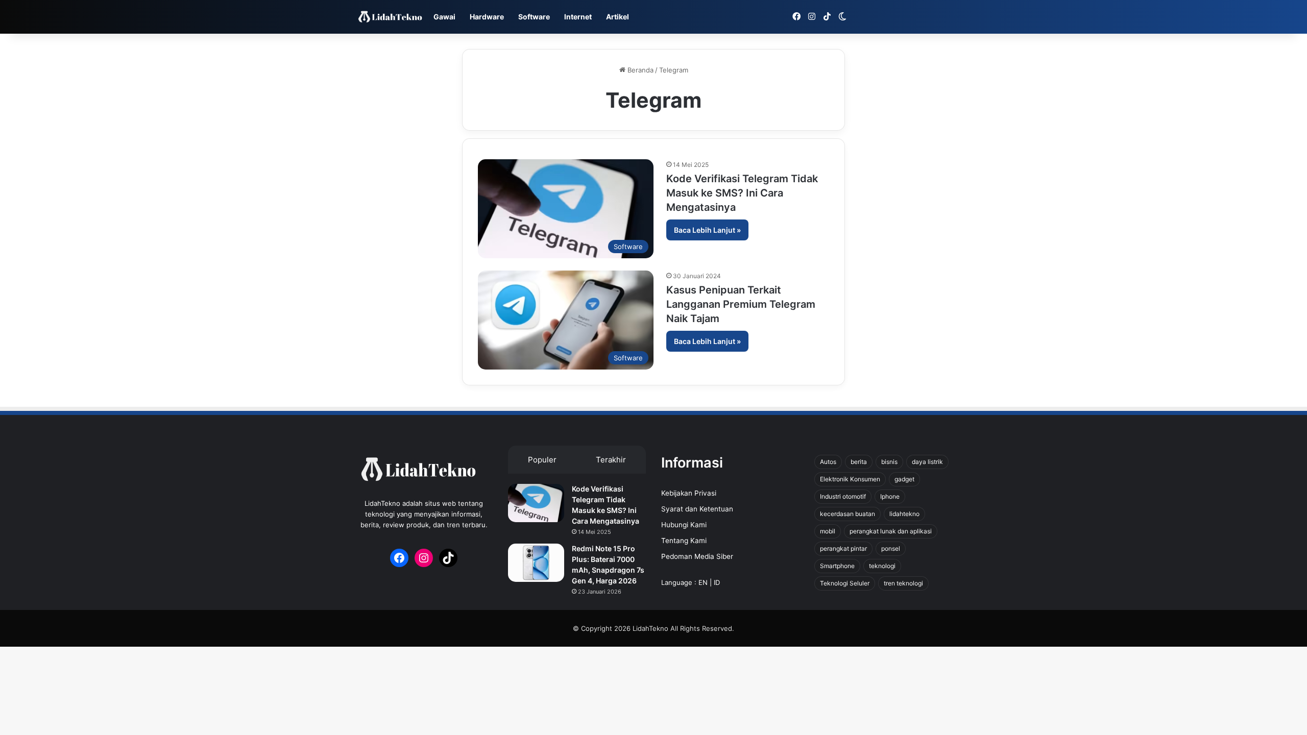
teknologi (882, 566)
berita (859, 461)
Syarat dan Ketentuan (697, 509)
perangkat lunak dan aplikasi (891, 531)
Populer (542, 459)
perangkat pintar (843, 548)
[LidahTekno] (390, 17)
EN (703, 582)
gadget (904, 479)
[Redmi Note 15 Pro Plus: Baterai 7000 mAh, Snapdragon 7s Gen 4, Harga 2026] (536, 563)
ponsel (890, 548)
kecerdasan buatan (847, 514)
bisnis (889, 461)
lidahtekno (904, 514)
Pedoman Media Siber (697, 556)
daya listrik (927, 461)
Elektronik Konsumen (850, 479)
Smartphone (837, 566)
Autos (828, 461)
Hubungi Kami (684, 525)
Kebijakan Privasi (688, 493)
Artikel (617, 16)
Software (534, 16)
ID (717, 582)
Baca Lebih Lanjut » (707, 230)
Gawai (444, 16)
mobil (827, 531)
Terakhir (611, 459)
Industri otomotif (843, 496)
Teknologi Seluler (844, 583)
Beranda (639, 70)
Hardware (487, 16)
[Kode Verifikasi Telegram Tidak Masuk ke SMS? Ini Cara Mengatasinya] (536, 503)
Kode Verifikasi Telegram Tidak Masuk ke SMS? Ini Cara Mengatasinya (742, 193)
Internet (578, 16)
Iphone (890, 496)
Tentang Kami (684, 540)
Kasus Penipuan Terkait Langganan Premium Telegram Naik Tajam (740, 304)
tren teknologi (903, 583)
